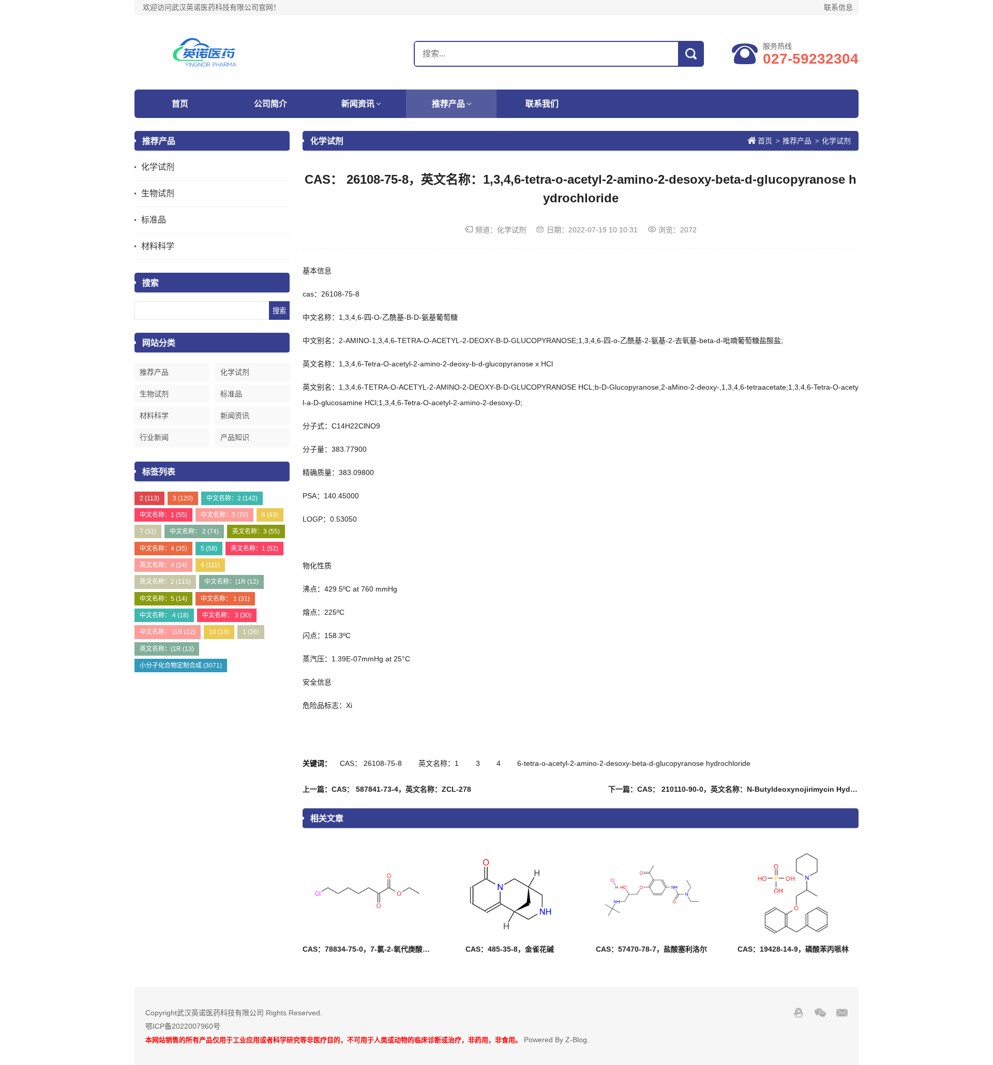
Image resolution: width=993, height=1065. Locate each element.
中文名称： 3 (226, 615)
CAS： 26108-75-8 (371, 763)
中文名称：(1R (231, 581)
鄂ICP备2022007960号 (182, 1026)
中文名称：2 (232, 498)
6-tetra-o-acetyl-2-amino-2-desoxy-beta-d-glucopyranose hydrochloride (633, 763)
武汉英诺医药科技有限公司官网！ (199, 52)
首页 (180, 103)
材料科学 (157, 246)
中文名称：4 (163, 548)
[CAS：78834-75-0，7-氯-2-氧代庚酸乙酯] (368, 891)
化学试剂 (157, 166)
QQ (798, 1012)
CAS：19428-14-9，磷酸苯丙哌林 (793, 949)
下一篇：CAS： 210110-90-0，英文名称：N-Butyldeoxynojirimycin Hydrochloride (747, 789)
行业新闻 (154, 437)
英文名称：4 (163, 565)
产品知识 (234, 437)
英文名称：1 (254, 548)
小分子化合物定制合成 (181, 665)
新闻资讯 (357, 103)
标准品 (153, 219)
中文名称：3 (224, 515)
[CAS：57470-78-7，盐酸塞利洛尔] (651, 891)
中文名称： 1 (225, 598)
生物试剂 (157, 193)
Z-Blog (576, 1040)
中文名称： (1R (167, 631)
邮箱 (842, 1012)
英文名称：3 (256, 531)
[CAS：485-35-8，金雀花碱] (509, 891)
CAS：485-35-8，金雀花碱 (509, 949)
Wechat (820, 1012)
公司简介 (270, 103)
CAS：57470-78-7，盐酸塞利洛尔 (651, 949)
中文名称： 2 (194, 531)
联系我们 (542, 103)
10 (219, 631)
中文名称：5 (163, 598)
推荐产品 (448, 103)
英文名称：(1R (167, 649)
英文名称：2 (165, 581)
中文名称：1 (163, 515)
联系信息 (838, 7)
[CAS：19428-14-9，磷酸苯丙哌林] (793, 891)
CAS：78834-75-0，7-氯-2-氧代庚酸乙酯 (370, 949)
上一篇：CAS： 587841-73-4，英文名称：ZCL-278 (387, 789)
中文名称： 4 (164, 615)
